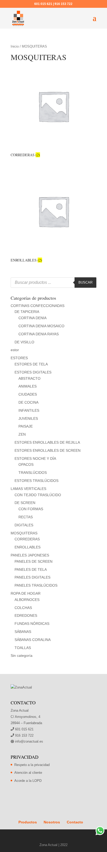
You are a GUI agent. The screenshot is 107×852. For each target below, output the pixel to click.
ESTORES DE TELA (31, 364)
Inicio (15, 46)
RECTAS (25, 517)
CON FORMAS (30, 509)
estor (15, 350)
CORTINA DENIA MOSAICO (41, 326)
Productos (27, 822)
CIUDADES (27, 394)
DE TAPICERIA (27, 312)
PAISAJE (25, 426)
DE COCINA (28, 402)
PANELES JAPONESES (30, 555)
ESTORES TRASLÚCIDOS (36, 481)
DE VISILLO (24, 342)
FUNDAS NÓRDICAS (32, 623)
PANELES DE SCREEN (33, 561)
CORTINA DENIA (32, 318)
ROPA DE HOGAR (26, 593)
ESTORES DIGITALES (33, 372)
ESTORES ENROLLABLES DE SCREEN (48, 450)
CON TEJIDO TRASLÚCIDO (38, 495)
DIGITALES (24, 525)
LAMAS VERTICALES (28, 489)
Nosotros (52, 822)
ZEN (22, 434)
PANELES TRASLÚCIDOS (36, 585)
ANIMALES (27, 386)
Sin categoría (21, 655)
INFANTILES (28, 410)
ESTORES (19, 358)
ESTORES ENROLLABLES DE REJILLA (47, 442)
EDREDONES (26, 615)
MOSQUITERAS (24, 533)
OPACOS (26, 464)
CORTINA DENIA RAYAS (38, 334)
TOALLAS (23, 648)
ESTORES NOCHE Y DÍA (35, 458)
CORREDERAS (27, 539)
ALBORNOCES (27, 600)
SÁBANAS (23, 632)
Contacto (75, 822)
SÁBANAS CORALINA (33, 640)
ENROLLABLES (28, 547)
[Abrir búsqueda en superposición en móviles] (53, 282)
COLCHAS (23, 608)
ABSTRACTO (29, 378)
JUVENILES (28, 418)
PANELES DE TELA (31, 569)
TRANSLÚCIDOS (32, 472)
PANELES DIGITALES (32, 577)
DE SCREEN (25, 503)
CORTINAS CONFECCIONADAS (37, 306)
